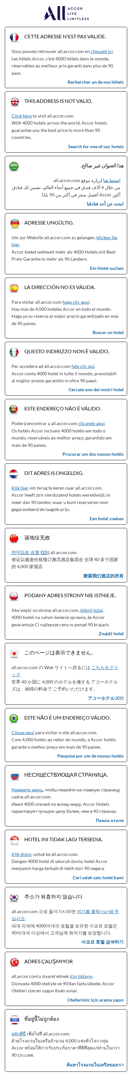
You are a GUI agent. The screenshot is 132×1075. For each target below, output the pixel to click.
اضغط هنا (111, 180)
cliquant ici (102, 51)
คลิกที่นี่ (19, 1033)
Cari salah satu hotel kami (98, 877)
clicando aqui (91, 423)
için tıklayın (81, 976)
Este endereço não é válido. (62, 408)
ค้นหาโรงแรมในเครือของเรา (95, 1064)
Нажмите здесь (27, 789)
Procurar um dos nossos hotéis (93, 454)
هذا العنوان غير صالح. (102, 165)
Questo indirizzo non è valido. (66, 351)
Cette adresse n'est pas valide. (65, 36)
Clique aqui (23, 732)
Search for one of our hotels (96, 146)
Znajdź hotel (111, 633)
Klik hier (20, 488)
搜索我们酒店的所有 (103, 575)
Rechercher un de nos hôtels (96, 82)
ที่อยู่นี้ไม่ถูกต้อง (41, 1019)
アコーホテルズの (106, 698)
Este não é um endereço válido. (67, 717)
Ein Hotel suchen (107, 268)
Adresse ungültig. (49, 222)
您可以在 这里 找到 (30, 552)
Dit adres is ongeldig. (53, 473)
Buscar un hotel (108, 332)
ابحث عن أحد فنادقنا (105, 203)
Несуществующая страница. (66, 775)
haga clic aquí (75, 302)
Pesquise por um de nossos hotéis (90, 756)
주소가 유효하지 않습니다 (53, 896)
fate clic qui (83, 366)
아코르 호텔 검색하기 (102, 941)
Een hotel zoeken (107, 518)
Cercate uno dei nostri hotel (96, 389)
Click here (22, 115)
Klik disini (21, 854)
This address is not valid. (58, 101)
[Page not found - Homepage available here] (66, 14)
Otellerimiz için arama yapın (95, 1000)
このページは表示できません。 (60, 652)
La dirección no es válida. (59, 287)
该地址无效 (37, 537)
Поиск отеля (110, 820)
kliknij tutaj (91, 610)
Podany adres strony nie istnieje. (70, 595)
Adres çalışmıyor (48, 961)
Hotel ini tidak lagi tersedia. (63, 839)
